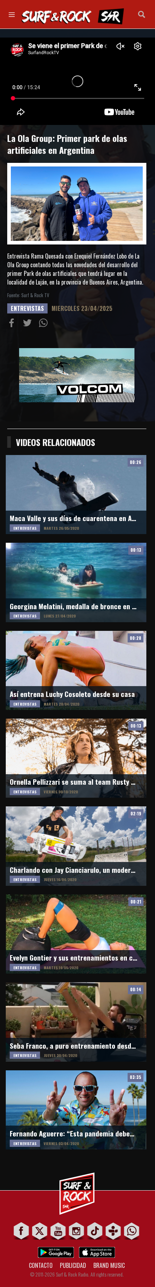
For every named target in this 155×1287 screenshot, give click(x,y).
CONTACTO (41, 1265)
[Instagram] (76, 1231)
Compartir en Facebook (13, 324)
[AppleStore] (97, 1250)
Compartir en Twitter (29, 324)
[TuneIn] (113, 1231)
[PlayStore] (56, 1250)
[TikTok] (95, 1231)
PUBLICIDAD (73, 1265)
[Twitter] (40, 1231)
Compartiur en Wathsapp (44, 324)
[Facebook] (21, 1231)
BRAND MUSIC (109, 1265)
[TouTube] (58, 1231)
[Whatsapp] (132, 1231)
